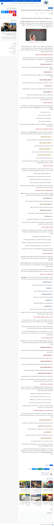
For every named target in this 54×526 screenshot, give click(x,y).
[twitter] (3, 12)
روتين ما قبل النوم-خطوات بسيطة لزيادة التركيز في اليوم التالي (48, 491)
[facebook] (7, 12)
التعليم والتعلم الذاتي (31, 3)
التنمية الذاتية (42, 524)
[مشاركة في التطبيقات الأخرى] (30, 469)
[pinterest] (14, 15)
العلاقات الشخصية (14, 3)
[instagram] (14, 12)
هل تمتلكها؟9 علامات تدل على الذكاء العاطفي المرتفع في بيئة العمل (25, 491)
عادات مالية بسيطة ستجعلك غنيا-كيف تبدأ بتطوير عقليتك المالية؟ (47, 504)
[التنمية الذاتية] (46, 2)
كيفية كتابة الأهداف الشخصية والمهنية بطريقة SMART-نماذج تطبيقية (36, 504)
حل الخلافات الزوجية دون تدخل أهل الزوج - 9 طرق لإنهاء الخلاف (9, 34)
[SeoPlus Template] (52, 524)
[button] (46, 469)
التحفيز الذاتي (25, 3)
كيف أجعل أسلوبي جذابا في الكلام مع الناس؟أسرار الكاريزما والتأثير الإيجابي (37, 491)
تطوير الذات (20, 3)
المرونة (46, 426)
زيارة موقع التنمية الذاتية (45, 474)
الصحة (37, 3)
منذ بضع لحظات (50, 488)
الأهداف (46, 112)
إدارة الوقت (46, 373)
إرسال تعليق (49, 512)
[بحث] (2, 3)
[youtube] (10, 12)
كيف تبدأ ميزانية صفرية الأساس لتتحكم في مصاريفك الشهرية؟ (25, 504)
